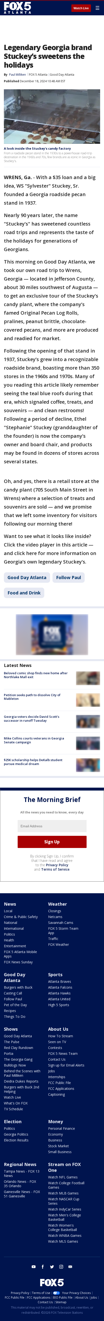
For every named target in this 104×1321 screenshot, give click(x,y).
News (10, 904)
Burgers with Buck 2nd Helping (21, 1089)
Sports (55, 974)
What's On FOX (16, 1103)
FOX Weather (58, 944)
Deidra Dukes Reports (21, 1081)
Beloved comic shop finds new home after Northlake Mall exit (36, 675)
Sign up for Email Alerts (66, 1065)
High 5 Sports (58, 1004)
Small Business (60, 1151)
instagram (61, 1267)
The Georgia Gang (18, 1059)
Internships (56, 1077)
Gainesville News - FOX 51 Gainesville (22, 1193)
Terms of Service (55, 869)
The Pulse (11, 1041)
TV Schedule (13, 1109)
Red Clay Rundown (18, 1047)
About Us (58, 1029)
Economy (55, 1134)
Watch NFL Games (63, 1177)
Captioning (56, 1094)
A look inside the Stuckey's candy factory (37, 148)
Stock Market (58, 1146)
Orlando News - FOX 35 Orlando (20, 1183)
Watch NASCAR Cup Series (63, 1201)
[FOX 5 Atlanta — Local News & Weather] (18, 8)
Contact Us (57, 1059)
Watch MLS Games (63, 1241)
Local (8, 911)
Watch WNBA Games (65, 1235)
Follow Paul (68, 577)
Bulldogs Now (15, 1065)
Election (13, 1121)
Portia (8, 1053)
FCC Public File (59, 1082)
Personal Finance (61, 1128)
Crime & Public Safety (21, 916)
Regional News (20, 1164)
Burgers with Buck (18, 987)
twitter (52, 1267)
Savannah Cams (60, 922)
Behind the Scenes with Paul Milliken (22, 1073)
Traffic (53, 938)
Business (55, 1140)
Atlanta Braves (59, 981)
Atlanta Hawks (59, 993)
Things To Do (14, 1016)
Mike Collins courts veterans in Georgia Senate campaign (34, 740)
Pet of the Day (15, 1004)
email (70, 1267)
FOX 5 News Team (63, 1053)
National (10, 922)
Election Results (16, 1140)
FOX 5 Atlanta (38, 75)
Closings (54, 911)
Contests (55, 1047)
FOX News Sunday (18, 962)
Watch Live (81, 8)
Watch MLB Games (63, 1193)
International (14, 928)
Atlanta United (59, 999)
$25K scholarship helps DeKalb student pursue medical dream (33, 762)
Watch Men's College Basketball (64, 1217)
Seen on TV (57, 1041)
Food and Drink (24, 593)
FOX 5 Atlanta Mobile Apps (20, 953)
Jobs (51, 1071)
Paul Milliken (17, 75)
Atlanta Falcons (60, 987)
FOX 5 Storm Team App (63, 930)
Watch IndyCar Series (64, 1209)
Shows (11, 1029)
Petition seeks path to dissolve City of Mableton (32, 697)
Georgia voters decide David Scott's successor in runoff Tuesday (31, 718)
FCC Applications (61, 1088)
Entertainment (15, 946)
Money (55, 1121)
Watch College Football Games (66, 1185)
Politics (9, 934)
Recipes (10, 1010)
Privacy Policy (57, 865)
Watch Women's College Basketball (62, 1227)
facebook (43, 1267)
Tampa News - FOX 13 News (21, 1173)
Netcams (55, 916)
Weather (57, 904)
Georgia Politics (16, 1134)
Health (9, 940)
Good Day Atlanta (62, 75)
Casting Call (13, 993)
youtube (33, 1267)
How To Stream (60, 1036)
